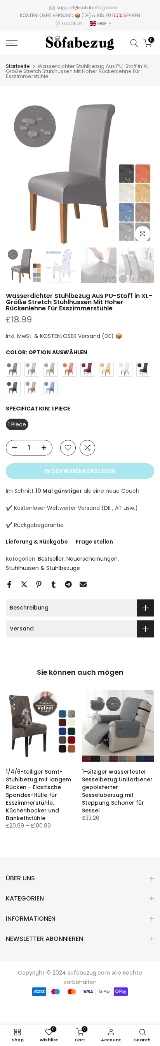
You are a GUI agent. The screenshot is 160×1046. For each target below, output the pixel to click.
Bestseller (51, 559)
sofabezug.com (89, 973)
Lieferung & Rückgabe (37, 542)
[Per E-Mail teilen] (83, 584)
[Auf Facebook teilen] (9, 584)
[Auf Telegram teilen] (68, 584)
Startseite (18, 66)
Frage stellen (94, 542)
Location (72, 23)
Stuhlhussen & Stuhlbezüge (43, 568)
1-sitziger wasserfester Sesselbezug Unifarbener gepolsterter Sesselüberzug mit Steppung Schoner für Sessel (117, 791)
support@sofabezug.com (86, 7)
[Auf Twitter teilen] (24, 584)
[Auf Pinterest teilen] (38, 584)
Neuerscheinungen (92, 559)
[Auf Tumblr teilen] (53, 584)
